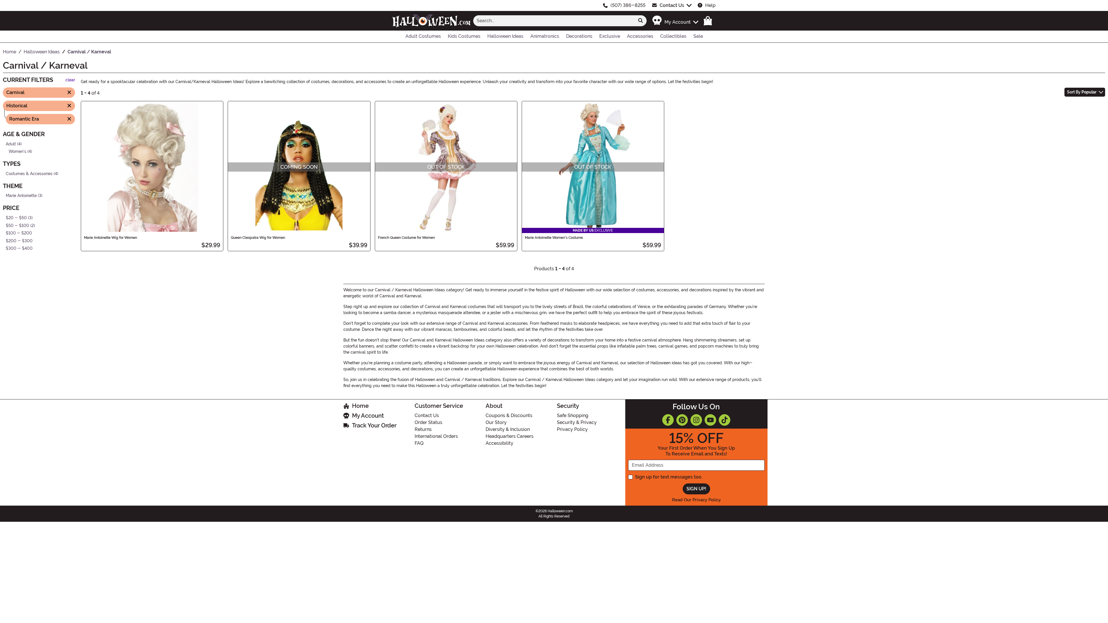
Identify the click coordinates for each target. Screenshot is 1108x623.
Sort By (1081, 92)
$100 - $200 (19, 233)
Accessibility (499, 443)
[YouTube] (710, 420)
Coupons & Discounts (509, 415)
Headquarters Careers (510, 436)
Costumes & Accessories (29, 173)
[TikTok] (724, 420)
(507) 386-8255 (628, 5)
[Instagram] (696, 420)
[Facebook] (668, 420)
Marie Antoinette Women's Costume (554, 238)
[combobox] (554, 20)
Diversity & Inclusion (508, 429)
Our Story (496, 422)
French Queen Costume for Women (406, 238)
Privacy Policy (572, 429)
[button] (675, 21)
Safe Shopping (572, 415)
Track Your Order (374, 425)
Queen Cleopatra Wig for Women (258, 238)
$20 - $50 (16, 217)
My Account (368, 415)
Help (710, 5)
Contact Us (672, 5)
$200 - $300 (19, 241)
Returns (423, 429)
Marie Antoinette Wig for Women (110, 238)
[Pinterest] (682, 420)
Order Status (428, 422)
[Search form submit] (641, 20)
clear (70, 80)
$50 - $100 (17, 225)
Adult (11, 143)
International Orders (436, 436)
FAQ (419, 443)
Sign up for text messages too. (668, 477)
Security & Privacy (577, 422)
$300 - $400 (19, 248)
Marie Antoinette (21, 195)
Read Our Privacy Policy (696, 499)
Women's (17, 151)
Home (360, 405)
